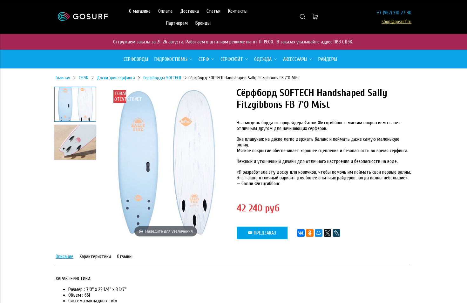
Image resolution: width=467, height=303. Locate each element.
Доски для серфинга (116, 78)
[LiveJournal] (336, 233)
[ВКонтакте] (301, 233)
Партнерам (177, 23)
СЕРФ (83, 78)
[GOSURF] (83, 19)
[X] (327, 233)
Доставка (189, 11)
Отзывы (124, 256)
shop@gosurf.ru (396, 21)
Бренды (203, 23)
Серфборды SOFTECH (162, 78)
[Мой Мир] (318, 233)
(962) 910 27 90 (397, 13)
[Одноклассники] (310, 233)
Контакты (237, 11)
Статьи (213, 11)
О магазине (140, 11)
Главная (63, 78)
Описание (64, 256)
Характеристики (95, 256)
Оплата (165, 11)
